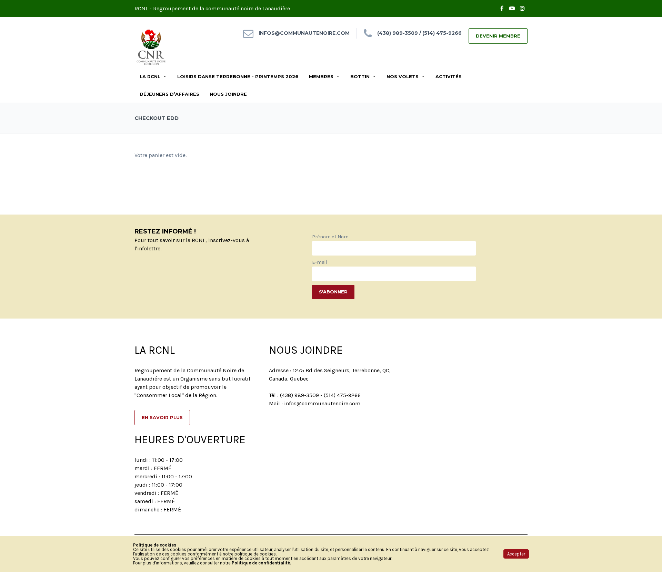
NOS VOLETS (403, 76)
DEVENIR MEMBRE (498, 36)
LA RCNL (150, 76)
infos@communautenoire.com (304, 33)
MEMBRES (321, 76)
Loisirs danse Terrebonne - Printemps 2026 (238, 76)
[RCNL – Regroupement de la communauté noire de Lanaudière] (151, 46)
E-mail (319, 262)
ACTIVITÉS (448, 76)
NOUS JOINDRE (228, 94)
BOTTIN (360, 76)
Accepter (516, 554)
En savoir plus (162, 417)
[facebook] (501, 8)
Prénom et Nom (330, 237)
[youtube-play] (512, 8)
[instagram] (522, 8)
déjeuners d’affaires (169, 94)
